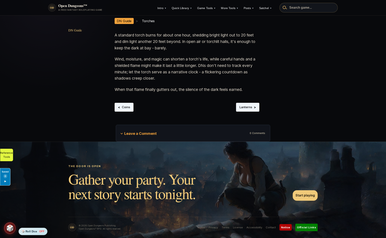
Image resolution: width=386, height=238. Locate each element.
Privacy (213, 227)
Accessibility (254, 227)
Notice (285, 227)
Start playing (305, 195)
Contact (271, 227)
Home (201, 227)
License (238, 227)
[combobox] (308, 7)
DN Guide (75, 30)
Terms (225, 227)
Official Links (306, 227)
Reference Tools (6, 154)
